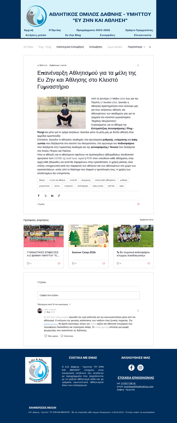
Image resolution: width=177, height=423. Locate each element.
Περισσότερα (135, 46)
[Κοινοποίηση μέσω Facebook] (38, 195)
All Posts (28, 46)
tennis (57, 186)
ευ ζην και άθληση (57, 180)
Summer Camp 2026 (84, 252)
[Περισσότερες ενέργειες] (138, 65)
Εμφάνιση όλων (146, 219)
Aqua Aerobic (115, 46)
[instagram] (140, 368)
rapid (121, 186)
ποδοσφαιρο (82, 186)
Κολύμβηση (95, 46)
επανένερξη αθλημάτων (105, 180)
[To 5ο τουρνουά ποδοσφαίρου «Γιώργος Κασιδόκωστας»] (133, 236)
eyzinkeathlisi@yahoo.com (138, 386)
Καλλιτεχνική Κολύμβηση (70, 46)
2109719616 (128, 383)
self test (111, 186)
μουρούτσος (44, 186)
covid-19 (73, 180)
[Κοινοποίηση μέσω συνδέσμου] (59, 195)
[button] (93, 30)
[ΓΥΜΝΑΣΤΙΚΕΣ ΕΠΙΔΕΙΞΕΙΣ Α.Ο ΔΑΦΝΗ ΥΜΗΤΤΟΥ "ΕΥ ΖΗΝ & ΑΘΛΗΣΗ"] (44, 236)
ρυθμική (123, 180)
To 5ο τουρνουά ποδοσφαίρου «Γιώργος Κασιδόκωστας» (133, 254)
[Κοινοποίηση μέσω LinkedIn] (52, 195)
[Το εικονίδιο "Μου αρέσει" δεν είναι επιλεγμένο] (46, 336)
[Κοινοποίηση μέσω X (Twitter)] (45, 195)
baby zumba (98, 186)
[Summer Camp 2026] (89, 236)
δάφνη (42, 180)
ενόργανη (68, 186)
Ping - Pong (45, 46)
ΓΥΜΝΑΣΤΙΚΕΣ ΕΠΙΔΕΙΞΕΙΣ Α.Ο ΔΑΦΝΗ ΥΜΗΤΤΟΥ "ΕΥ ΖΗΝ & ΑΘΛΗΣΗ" (43, 254)
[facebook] (131, 368)
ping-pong (86, 180)
